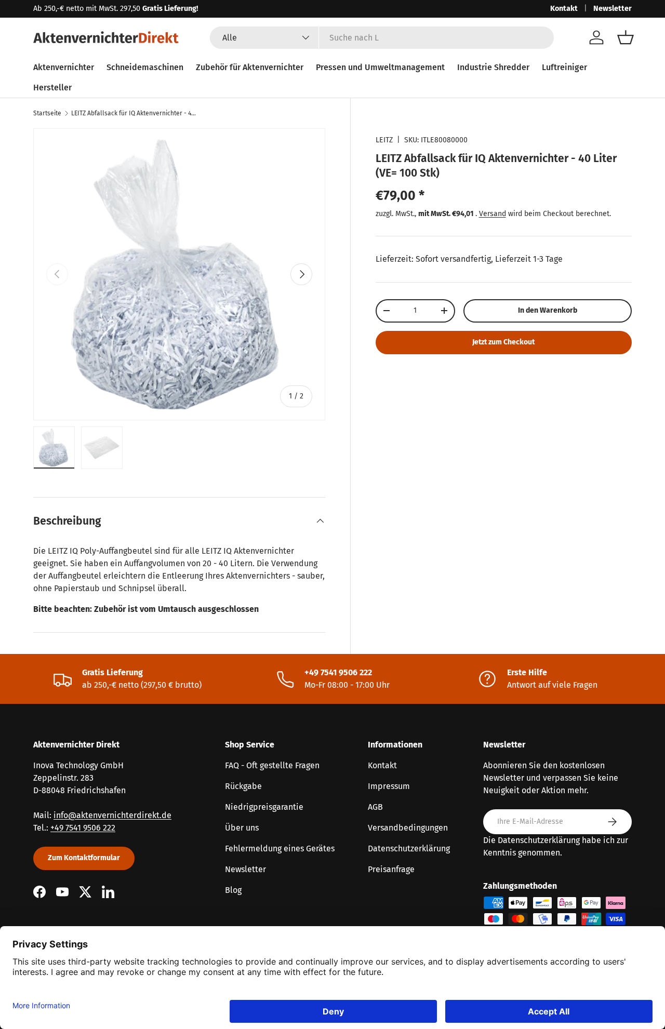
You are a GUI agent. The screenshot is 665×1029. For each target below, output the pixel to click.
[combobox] (382, 37)
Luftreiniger (564, 67)
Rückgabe (243, 786)
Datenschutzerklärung (409, 848)
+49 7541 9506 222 (82, 828)
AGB (375, 807)
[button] (625, 37)
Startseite (47, 113)
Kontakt (564, 8)
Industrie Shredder (493, 67)
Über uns (242, 828)
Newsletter (612, 8)
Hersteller (52, 87)
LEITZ (384, 140)
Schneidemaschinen (145, 67)
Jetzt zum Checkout (503, 342)
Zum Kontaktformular (84, 857)
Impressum (389, 786)
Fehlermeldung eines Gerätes (280, 848)
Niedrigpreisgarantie (264, 807)
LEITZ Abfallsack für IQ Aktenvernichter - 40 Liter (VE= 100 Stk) (133, 113)
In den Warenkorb (547, 310)
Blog (233, 890)
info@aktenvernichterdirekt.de (112, 815)
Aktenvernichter (63, 67)
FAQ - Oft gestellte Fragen (272, 765)
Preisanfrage (391, 869)
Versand (492, 213)
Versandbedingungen (408, 828)
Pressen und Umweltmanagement (380, 67)
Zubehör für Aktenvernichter (249, 67)
